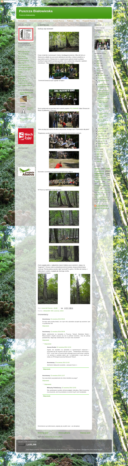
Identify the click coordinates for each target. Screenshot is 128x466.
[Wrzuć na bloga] (67, 308)
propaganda (98, 194)
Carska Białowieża (23, 65)
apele (108, 181)
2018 (98, 63)
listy (107, 194)
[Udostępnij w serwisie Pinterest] (72, 308)
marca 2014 (102, 141)
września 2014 (102, 84)
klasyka (98, 201)
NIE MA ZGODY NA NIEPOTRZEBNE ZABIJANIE (103, 94)
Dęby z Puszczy (22, 81)
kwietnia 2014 (102, 138)
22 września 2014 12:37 (58, 375)
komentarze (99, 199)
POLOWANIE (74, 108)
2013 (98, 149)
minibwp (22, 106)
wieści (62, 311)
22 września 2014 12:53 (64, 347)
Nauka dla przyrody (24, 51)
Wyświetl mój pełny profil (101, 208)
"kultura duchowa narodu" (102, 190)
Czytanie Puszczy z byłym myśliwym (103, 105)
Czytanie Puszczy (58, 21)
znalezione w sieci (100, 179)
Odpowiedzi (47, 344)
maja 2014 (101, 136)
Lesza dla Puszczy (102, 206)
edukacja (97, 181)
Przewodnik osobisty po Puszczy (40, 21)
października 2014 (103, 80)
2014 (98, 73)
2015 (98, 71)
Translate (101, 32)
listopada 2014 (102, 78)
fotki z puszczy (55, 311)
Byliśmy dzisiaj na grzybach (103, 120)
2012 (98, 151)
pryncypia (105, 196)
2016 (98, 68)
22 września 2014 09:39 (58, 331)
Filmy (78, 21)
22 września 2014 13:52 (69, 387)
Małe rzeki (21, 63)
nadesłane (99, 173)
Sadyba (20, 72)
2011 (98, 154)
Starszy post (85, 433)
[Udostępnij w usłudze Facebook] (70, 308)
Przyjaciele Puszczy (89, 21)
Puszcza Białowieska (36, 11)
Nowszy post (43, 433)
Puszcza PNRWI (23, 58)
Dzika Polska (22, 56)
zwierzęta (96, 196)
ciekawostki (46, 311)
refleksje (104, 185)
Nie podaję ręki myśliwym (25, 67)
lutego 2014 (101, 143)
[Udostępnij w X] (69, 308)
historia (96, 185)
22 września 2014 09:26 (58, 319)
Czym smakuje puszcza (25, 85)
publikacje (102, 183)
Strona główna (22, 21)
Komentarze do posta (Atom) (53, 436)
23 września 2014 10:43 (62, 362)
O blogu (100, 21)
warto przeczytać (100, 177)
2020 (98, 58)
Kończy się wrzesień (104, 98)
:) (109, 197)
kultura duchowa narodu (100, 197)
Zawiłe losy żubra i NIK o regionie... (103, 101)
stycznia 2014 (102, 146)
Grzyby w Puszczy (103, 90)
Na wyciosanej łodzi (30, 97)
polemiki (96, 187)
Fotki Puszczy (22, 76)
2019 (98, 61)
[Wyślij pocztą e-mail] (65, 308)
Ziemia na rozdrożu (24, 69)
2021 (98, 56)
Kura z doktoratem (26, 118)
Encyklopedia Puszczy (24, 83)
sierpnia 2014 (102, 128)
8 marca (22, 120)
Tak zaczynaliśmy (23, 54)
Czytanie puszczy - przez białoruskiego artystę (103, 115)
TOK (19, 74)
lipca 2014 (101, 131)
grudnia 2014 (102, 75)
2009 (98, 159)
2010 (98, 156)
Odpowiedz (45, 326)
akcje (105, 192)
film (99, 192)
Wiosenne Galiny (30, 108)
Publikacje (70, 21)
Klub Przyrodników (23, 60)
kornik (105, 188)
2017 (98, 66)
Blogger (99, 449)
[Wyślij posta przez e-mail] (61, 308)
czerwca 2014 (102, 133)
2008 (98, 161)
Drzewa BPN (22, 78)
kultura (106, 199)
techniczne (104, 201)
